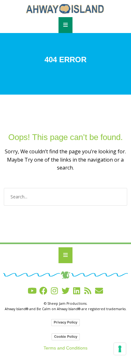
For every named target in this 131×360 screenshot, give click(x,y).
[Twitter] (66, 291)
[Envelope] (99, 291)
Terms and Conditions (65, 347)
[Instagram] (55, 291)
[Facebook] (43, 291)
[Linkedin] (77, 291)
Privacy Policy (65, 322)
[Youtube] (32, 291)
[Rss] (88, 291)
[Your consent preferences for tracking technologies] (120, 349)
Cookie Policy (65, 336)
